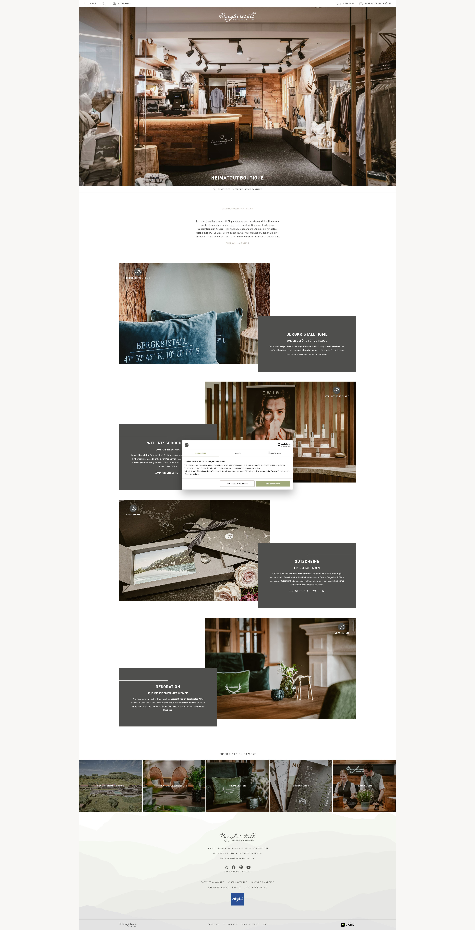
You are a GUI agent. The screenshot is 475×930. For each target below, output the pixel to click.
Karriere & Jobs (218, 887)
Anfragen (348, 4)
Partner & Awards (212, 882)
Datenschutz (230, 925)
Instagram (226, 867)
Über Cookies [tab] (275, 453)
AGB (265, 925)
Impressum (213, 925)
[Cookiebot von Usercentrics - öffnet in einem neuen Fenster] (279, 445)
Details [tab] (238, 453)
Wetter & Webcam (256, 887)
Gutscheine (124, 4)
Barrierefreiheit (250, 925)
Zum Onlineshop (238, 243)
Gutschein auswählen (307, 591)
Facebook (234, 867)
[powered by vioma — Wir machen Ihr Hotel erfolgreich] (347, 925)
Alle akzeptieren (273, 484)
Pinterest (241, 867)
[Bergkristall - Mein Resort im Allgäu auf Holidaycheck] (127, 925)
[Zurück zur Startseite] (237, 15)
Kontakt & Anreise (262, 882)
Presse (236, 887)
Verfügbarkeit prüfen (378, 4)
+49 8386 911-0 (104, 3)
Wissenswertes (237, 882)
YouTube (248, 867)
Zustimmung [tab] (200, 453)
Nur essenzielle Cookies (237, 484)
